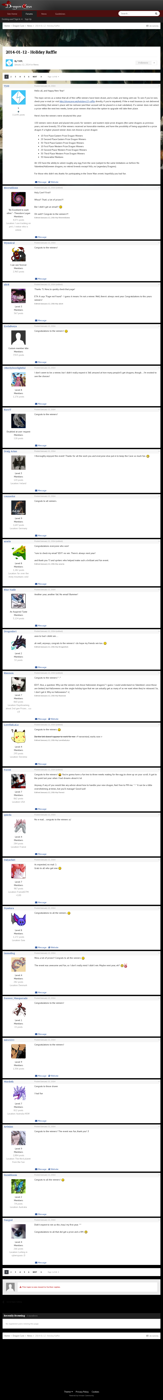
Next (35, 77)
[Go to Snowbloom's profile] (18, 1186)
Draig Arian (10, 451)
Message (41, 182)
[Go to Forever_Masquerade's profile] (18, 1009)
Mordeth (9, 1081)
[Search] (156, 13)
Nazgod (8, 1220)
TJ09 (19, 61)
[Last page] (41, 77)
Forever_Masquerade (16, 998)
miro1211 (9, 1039)
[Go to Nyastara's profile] (18, 919)
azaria (7, 541)
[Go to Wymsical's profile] (18, 254)
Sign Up (28, 19)
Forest (7, 769)
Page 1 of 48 (53, 77)
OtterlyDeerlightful (14, 367)
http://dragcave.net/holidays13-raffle (77, 101)
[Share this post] (159, 86)
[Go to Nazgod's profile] (18, 1231)
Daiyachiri (9, 859)
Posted (44, 86)
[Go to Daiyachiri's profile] (18, 871)
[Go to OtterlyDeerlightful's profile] (18, 379)
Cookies (95, 1391)
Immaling (9, 953)
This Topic (144, 13)
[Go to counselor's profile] (18, 507)
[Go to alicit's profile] (18, 296)
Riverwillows (11, 187)
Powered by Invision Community (81, 1395)
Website (54, 182)
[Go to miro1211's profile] (18, 1051)
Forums (29, 13)
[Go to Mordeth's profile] (18, 1093)
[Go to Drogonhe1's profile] (18, 643)
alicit (6, 284)
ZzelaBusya (10, 326)
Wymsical (9, 242)
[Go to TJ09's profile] (9, 62)
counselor (9, 496)
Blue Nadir (10, 589)
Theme (67, 1391)
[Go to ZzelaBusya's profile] (18, 337)
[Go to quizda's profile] (18, 826)
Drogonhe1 (10, 631)
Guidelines (60, 13)
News (44, 13)
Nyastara (9, 908)
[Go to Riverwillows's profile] (18, 199)
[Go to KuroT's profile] (18, 421)
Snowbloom (10, 1174)
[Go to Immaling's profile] (18, 964)
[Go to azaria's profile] (18, 553)
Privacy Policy (82, 1391)
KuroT (7, 409)
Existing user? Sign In (11, 19)
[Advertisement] (81, 38)
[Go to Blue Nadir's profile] (18, 601)
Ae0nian (8, 1126)
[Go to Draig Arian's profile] (18, 462)
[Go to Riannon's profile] (18, 684)
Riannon (9, 673)
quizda (7, 814)
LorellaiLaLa (11, 724)
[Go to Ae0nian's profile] (18, 1138)
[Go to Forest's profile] (18, 781)
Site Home (12, 13)
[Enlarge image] (60, 206)
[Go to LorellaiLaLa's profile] (18, 736)
